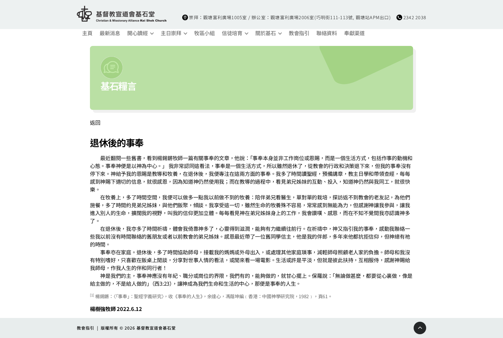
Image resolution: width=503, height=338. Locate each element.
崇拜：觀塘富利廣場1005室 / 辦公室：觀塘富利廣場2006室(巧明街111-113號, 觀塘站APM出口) (290, 17)
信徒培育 (232, 33)
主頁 (87, 33)
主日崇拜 (171, 33)
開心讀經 (137, 33)
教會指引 (299, 33)
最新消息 (110, 33)
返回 (95, 122)
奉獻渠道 (354, 33)
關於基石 (265, 33)
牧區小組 (204, 33)
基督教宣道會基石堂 (156, 328)
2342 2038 (414, 17)
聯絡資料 (326, 33)
